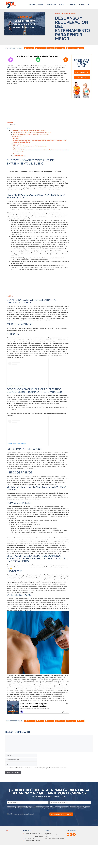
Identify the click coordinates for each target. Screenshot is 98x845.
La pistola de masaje (19, 155)
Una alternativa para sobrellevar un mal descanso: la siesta (31, 134)
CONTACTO (82, 4)
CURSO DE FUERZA (51, 4)
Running (72, 13)
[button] (29, 48)
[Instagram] (71, 834)
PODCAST (61, 4)
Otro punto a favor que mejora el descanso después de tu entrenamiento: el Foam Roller (39, 140)
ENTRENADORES (72, 4)
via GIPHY (10, 122)
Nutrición (16, 138)
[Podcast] (10, 59)
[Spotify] (38, 59)
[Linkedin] (74, 834)
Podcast (65, 13)
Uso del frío (16, 154)
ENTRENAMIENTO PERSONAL (36, 4)
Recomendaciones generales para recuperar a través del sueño (32, 132)
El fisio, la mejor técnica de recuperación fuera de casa (29, 146)
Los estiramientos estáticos (21, 142)
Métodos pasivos (16, 144)
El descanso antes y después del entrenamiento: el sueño (28, 130)
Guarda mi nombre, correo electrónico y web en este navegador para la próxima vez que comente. (37, 768)
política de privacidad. (27, 814)
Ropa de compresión (19, 148)
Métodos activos (16, 136)
